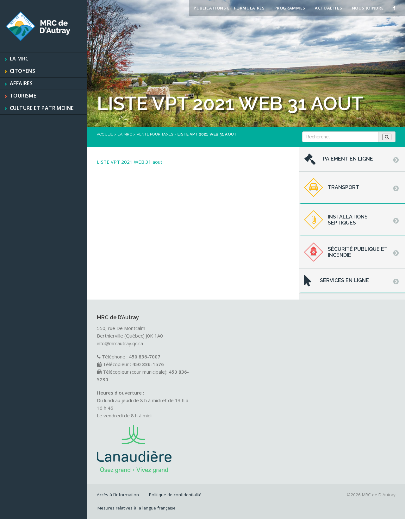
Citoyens (22, 70)
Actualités (328, 8)
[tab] (352, 159)
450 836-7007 (144, 356)
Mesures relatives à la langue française (136, 508)
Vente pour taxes (155, 134)
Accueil (105, 134)
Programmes (290, 8)
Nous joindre (368, 8)
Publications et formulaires (229, 8)
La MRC (19, 58)
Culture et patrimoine (41, 107)
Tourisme (23, 95)
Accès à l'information (118, 494)
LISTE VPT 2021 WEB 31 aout (129, 162)
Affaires (21, 83)
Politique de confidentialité (175, 494)
